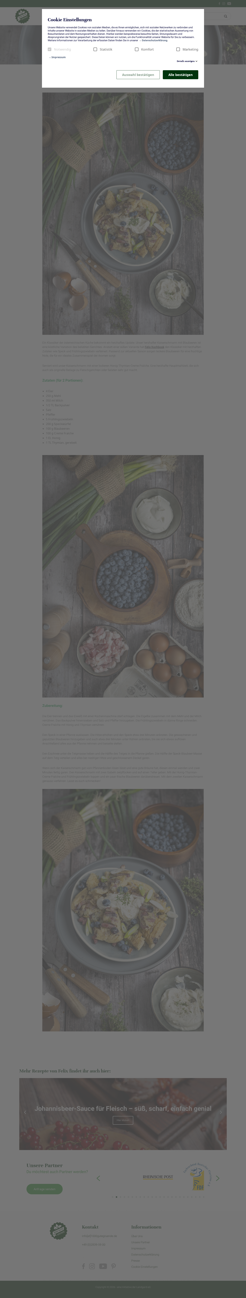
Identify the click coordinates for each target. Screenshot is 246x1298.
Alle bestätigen (180, 75)
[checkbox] (49, 49)
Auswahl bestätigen (138, 75)
